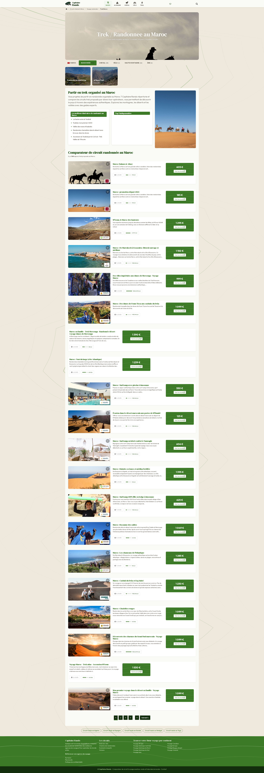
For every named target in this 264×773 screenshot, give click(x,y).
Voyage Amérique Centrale (142, 746)
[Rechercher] (197, 4)
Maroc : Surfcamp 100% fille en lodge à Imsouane (133, 497)
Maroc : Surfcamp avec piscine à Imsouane (131, 385)
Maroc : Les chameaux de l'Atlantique (128, 552)
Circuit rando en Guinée (133, 730)
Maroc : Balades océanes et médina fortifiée (131, 469)
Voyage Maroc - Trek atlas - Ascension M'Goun (88, 664)
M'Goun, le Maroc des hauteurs (126, 220)
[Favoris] (108, 164)
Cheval (103, 63)
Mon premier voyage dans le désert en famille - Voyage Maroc (136, 691)
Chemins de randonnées (107, 746)
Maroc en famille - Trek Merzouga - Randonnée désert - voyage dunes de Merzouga (92, 332)
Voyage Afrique (138, 744)
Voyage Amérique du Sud (141, 750)
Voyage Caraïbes (173, 744)
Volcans (101, 750)
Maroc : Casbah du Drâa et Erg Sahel (128, 580)
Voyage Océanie (172, 750)
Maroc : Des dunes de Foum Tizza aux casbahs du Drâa (136, 303)
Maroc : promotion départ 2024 (126, 192)
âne (150, 63)
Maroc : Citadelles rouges (124, 608)
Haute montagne (133, 63)
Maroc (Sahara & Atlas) (123, 164)
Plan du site (68, 760)
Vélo (116, 63)
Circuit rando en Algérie (91, 730)
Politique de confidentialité (73, 762)
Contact (164, 769)
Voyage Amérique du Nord (141, 748)
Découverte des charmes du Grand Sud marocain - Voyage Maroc (137, 637)
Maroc (73, 63)
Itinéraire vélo (103, 744)
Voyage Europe (172, 746)
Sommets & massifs (105, 748)
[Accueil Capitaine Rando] (66, 9)
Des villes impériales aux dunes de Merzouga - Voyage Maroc (136, 276)
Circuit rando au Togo (173, 730)
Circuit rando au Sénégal (153, 730)
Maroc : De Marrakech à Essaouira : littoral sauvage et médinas (136, 249)
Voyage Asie (137, 752)
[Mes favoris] (170, 4)
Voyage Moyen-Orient (174, 748)
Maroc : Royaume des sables (125, 525)
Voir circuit (179, 171)
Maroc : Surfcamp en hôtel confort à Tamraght (132, 441)
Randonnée (87, 63)
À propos (68, 758)
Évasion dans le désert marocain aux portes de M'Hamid (136, 413)
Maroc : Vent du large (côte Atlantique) (85, 359)
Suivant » (145, 718)
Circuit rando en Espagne (112, 730)
